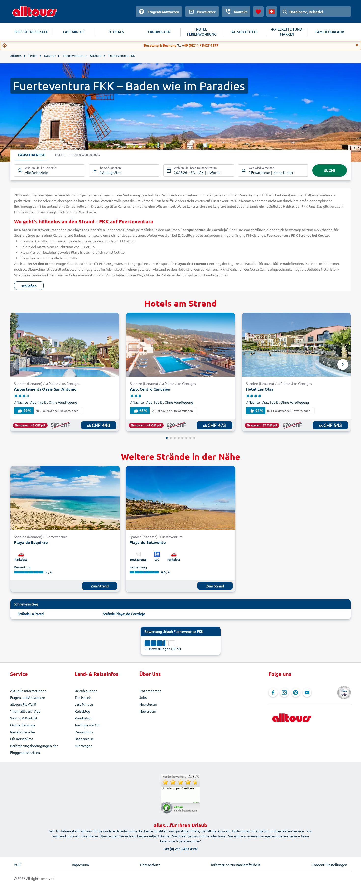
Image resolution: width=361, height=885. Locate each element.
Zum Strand (100, 586)
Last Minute (84, 704)
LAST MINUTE (74, 31)
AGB (17, 864)
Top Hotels (83, 697)
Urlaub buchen (86, 690)
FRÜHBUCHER (159, 31)
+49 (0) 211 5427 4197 (180, 848)
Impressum (80, 864)
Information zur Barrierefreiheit (235, 864)
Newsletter (148, 704)
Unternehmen (150, 690)
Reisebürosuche (22, 732)
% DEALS (116, 31)
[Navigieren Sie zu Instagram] (284, 692)
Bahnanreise (84, 738)
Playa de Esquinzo (31, 542)
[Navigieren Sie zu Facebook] (273, 692)
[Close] (357, 45)
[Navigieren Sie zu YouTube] (307, 692)
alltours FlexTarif (23, 704)
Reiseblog (82, 711)
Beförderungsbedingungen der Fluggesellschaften (34, 749)
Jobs (143, 697)
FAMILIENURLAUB (329, 31)
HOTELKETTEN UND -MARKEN (287, 32)
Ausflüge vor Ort (87, 725)
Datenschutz (150, 864)
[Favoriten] (258, 11)
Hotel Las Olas (259, 389)
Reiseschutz (84, 732)
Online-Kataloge (23, 725)
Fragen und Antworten (27, 697)
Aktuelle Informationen (28, 690)
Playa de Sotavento (147, 542)
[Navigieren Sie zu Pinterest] (295, 692)
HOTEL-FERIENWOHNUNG (202, 32)
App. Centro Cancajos (150, 389)
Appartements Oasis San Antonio (45, 389)
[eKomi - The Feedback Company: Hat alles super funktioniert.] (180, 794)
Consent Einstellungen (329, 864)
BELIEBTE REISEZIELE (31, 31)
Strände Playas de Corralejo (124, 613)
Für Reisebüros (21, 738)
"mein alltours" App (25, 711)
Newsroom (147, 711)
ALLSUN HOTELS (244, 31)
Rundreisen (83, 718)
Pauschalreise (31, 154)
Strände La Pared (31, 613)
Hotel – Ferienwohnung (77, 154)
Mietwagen (83, 745)
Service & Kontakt (24, 718)
